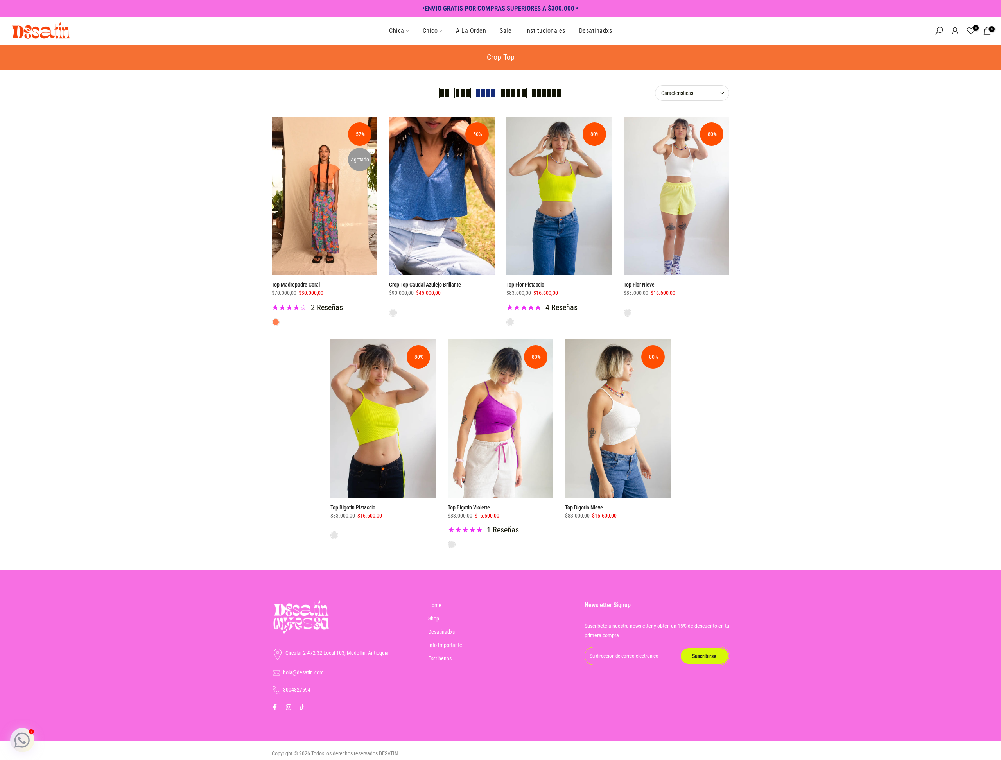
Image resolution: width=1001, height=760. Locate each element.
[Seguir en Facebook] (275, 707)
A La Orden (471, 30)
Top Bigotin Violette (469, 507)
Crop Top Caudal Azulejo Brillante (425, 284)
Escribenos (440, 658)
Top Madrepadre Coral (296, 284)
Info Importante (445, 645)
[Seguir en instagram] (288, 707)
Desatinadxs (595, 30)
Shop (433, 618)
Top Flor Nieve (639, 284)
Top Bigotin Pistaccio (352, 507)
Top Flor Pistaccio (525, 284)
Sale (505, 30)
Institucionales (545, 30)
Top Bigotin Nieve (584, 507)
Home (434, 605)
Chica (396, 30)
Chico (430, 30)
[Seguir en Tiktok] (302, 707)
